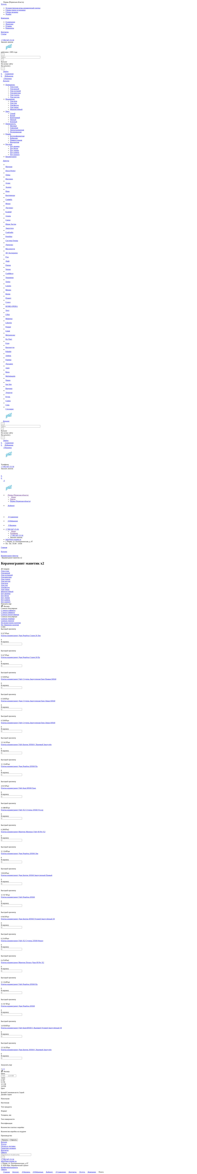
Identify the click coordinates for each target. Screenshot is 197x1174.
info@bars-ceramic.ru (13, 539)
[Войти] (2, 474)
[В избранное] (2, 646)
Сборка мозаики (11, 12)
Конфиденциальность (9, 1167)
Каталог (4, 1142)
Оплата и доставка (8, 1146)
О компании (10, 22)
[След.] (1, 1067)
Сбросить (13, 1140)
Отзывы (8, 26)
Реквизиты (9, 28)
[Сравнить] (2, 649)
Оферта (4, 1152)
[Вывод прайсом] (4, 627)
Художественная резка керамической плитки (22, 8)
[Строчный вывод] (3, 627)
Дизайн (8, 14)
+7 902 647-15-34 (7, 40)
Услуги (3, 1144)
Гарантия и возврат (8, 1148)
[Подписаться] (3, 1157)
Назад (13, 497)
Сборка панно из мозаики (15, 10)
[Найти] (3, 68)
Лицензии (9, 24)
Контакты (5, 1150)
